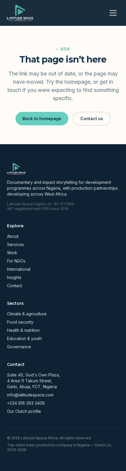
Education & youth (24, 338)
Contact (14, 285)
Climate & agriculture (27, 313)
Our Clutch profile (24, 411)
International (18, 269)
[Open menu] (113, 13)
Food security (20, 321)
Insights (14, 277)
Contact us (91, 118)
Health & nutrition (23, 330)
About (12, 236)
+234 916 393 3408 (26, 403)
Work (12, 252)
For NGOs (16, 260)
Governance (19, 346)
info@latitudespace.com (30, 394)
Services (15, 244)
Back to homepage (42, 118)
